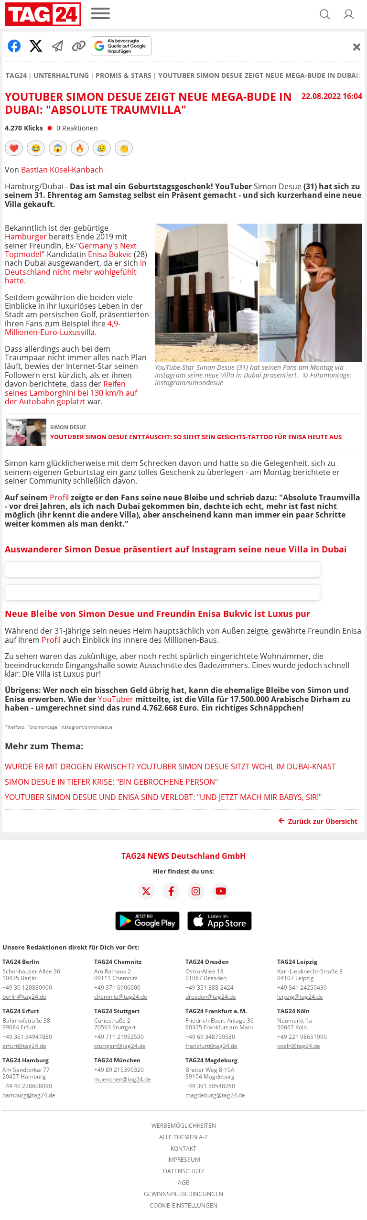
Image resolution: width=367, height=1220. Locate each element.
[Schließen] (357, 47)
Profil (59, 497)
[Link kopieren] (78, 45)
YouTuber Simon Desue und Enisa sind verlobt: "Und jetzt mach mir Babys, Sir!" (163, 797)
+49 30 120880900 (27, 987)
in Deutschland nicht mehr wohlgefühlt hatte (76, 272)
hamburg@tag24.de (28, 1095)
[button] (349, 14)
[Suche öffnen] (325, 14)
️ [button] (14, 148)
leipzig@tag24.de (300, 997)
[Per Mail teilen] (57, 45)
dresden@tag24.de (210, 997)
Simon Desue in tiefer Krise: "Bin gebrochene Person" (111, 782)
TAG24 (16, 75)
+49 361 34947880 (27, 1037)
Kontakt (183, 1148)
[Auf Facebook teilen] (14, 45)
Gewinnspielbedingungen (183, 1194)
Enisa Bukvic (110, 254)
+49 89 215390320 (119, 1070)
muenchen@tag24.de (122, 1079)
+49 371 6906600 (117, 987)
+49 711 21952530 (119, 1037)
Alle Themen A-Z (183, 1137)
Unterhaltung (61, 75)
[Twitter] (146, 891)
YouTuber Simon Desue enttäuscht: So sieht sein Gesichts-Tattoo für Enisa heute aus (196, 437)
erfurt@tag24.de (24, 1046)
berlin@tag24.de (24, 997)
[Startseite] (43, 14)
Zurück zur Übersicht (322, 821)
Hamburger (26, 236)
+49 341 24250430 (302, 987)
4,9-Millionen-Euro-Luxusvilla (62, 327)
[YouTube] (220, 891)
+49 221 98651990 (302, 1037)
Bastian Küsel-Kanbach (62, 169)
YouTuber (115, 699)
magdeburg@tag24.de (215, 1095)
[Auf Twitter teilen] (35, 45)
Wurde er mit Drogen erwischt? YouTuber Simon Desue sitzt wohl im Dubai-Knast (170, 766)
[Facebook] (171, 891)
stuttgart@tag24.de (120, 1046)
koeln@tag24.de (298, 1046)
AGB (184, 1182)
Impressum (183, 1159)
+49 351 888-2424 (209, 987)
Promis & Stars (123, 75)
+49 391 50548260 (210, 1086)
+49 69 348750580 (210, 1037)
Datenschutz (184, 1171)
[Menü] (100, 14)
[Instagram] (196, 891)
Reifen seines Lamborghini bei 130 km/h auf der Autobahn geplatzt (71, 392)
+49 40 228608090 (27, 1086)
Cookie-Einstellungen (183, 1205)
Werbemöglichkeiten (183, 1126)
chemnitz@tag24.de (120, 997)
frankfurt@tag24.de (211, 1046)
